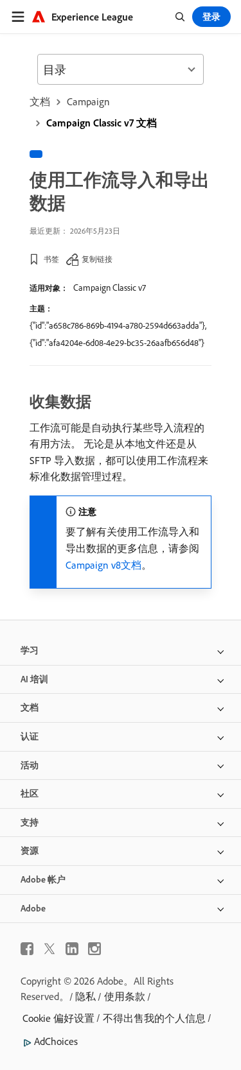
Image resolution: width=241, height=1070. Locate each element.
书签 (51, 259)
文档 (40, 101)
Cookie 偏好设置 (58, 1018)
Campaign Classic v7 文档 (101, 122)
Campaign (88, 101)
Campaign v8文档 (103, 564)
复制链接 (97, 259)
